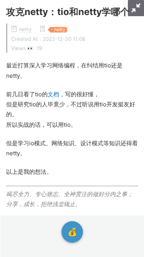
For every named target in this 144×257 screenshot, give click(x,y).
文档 (53, 94)
